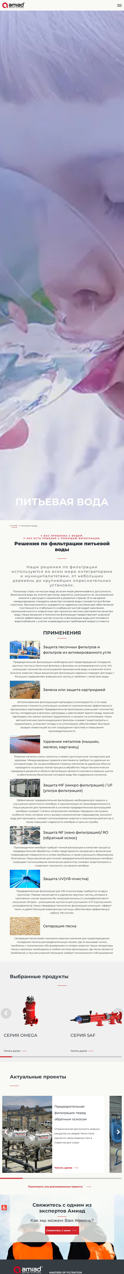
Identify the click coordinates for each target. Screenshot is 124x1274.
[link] (15, 5)
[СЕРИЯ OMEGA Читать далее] (33, 1008)
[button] (119, 5)
